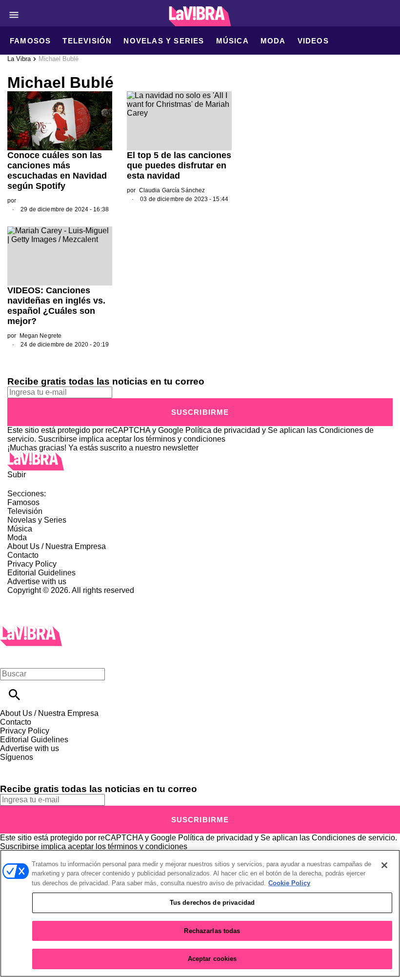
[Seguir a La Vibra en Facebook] (12, 766)
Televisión (87, 41)
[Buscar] (14, 694)
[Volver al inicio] (31, 630)
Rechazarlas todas (212, 931)
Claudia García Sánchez (172, 190)
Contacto (23, 555)
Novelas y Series (163, 41)
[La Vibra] (200, 16)
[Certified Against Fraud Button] (42, 599)
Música (232, 41)
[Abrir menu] (14, 15)
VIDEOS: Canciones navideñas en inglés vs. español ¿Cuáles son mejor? (56, 305)
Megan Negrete (41, 335)
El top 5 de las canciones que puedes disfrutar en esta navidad (179, 165)
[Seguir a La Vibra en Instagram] (60, 766)
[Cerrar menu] (11, 657)
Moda (273, 41)
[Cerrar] (384, 865)
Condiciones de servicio (353, 838)
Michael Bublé (59, 58)
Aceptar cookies (212, 958)
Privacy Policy (32, 564)
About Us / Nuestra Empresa (56, 546)
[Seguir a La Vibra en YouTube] (83, 766)
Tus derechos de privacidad (212, 902)
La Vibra (19, 58)
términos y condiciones (185, 439)
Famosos (30, 41)
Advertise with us (36, 581)
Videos (313, 41)
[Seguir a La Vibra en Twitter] (36, 766)
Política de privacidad (222, 430)
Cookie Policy (289, 883)
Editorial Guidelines (41, 573)
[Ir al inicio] (200, 461)
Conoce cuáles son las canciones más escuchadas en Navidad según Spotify (57, 170)
